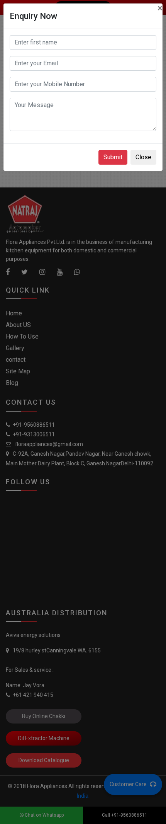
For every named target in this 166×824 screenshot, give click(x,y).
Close (143, 157)
